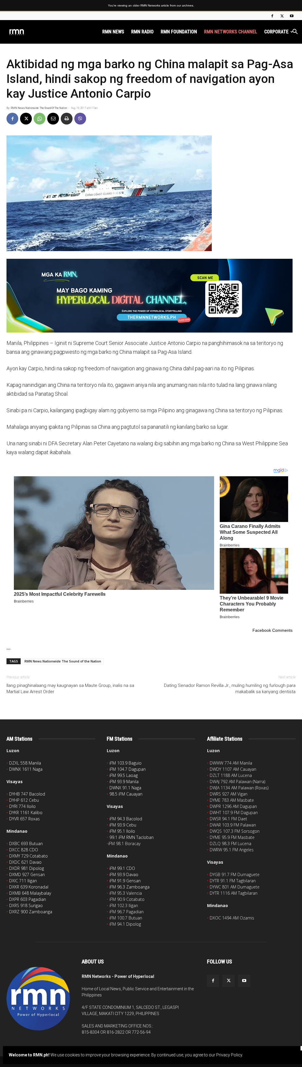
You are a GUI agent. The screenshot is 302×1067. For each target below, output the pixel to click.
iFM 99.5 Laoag (123, 775)
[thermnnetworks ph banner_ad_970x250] (151, 296)
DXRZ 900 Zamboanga (30, 911)
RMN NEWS (113, 32)
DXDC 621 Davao (25, 862)
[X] (282, 16)
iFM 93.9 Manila (124, 781)
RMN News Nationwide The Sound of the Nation (62, 661)
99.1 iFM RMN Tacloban (131, 837)
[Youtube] (291, 16)
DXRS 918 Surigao (26, 905)
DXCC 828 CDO (23, 849)
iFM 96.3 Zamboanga (129, 887)
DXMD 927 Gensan (27, 874)
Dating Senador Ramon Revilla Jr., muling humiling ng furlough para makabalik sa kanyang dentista (230, 688)
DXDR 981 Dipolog (26, 868)
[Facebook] (272, 16)
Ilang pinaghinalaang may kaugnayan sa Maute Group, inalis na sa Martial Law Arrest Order (70, 688)
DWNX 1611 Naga (25, 769)
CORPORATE (276, 32)
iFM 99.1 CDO (122, 868)
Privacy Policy (229, 1055)
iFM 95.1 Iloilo (122, 831)
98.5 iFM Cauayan (125, 794)
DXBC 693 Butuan (26, 843)
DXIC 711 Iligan (23, 880)
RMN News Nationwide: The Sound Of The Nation (39, 108)
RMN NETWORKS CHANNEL (230, 32)
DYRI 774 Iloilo (22, 806)
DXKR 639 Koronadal (28, 887)
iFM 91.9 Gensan (125, 880)
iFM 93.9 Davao (123, 874)
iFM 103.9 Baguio (125, 763)
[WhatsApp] (39, 119)
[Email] (53, 119)
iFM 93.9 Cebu (122, 825)
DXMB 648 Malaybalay (30, 893)
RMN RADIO (142, 32)
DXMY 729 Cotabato (28, 856)
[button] (295, 32)
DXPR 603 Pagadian (27, 899)
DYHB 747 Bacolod (27, 794)
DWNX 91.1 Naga (125, 788)
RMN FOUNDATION (179, 32)
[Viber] (80, 119)
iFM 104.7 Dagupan (127, 769)
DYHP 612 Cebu (24, 800)
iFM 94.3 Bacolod (125, 818)
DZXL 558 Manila (25, 763)
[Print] (67, 119)
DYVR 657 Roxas (24, 818)
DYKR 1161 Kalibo (25, 812)
